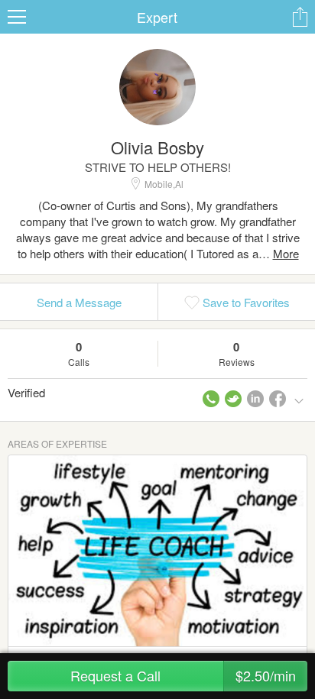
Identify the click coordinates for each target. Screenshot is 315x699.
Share (299, 17)
